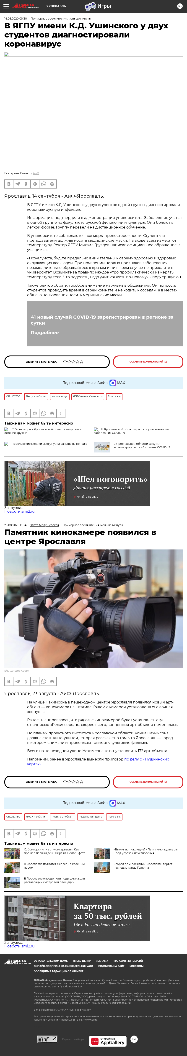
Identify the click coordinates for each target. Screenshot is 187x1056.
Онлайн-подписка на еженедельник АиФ (63, 966)
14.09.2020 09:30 (15, 18)
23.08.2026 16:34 (15, 525)
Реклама (102, 960)
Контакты (136, 966)
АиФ (36, 173)
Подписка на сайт (111, 966)
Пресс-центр (82, 960)
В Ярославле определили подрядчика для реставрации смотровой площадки (54, 880)
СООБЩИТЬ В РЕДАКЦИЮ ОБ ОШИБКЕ (58, 971)
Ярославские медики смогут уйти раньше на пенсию (49, 443)
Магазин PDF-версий (128, 960)
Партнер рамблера (73, 1039)
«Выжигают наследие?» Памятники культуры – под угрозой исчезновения (145, 851)
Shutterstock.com (16, 670)
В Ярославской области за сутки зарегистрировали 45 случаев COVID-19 (142, 445)
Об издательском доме (51, 960)
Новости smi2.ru (19, 511)
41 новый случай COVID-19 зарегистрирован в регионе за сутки (102, 320)
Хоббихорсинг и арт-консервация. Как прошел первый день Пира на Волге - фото (55, 851)
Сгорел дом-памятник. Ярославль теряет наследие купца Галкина (143, 865)
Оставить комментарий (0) (148, 361)
